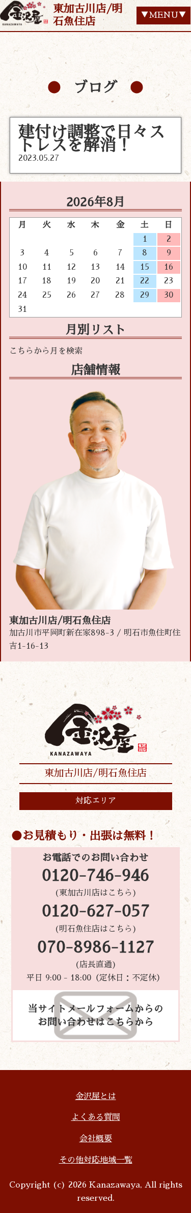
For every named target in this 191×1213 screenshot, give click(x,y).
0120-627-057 (96, 911)
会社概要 (95, 1139)
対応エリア (95, 801)
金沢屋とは (95, 1096)
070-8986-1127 (95, 947)
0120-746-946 (95, 875)
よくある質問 (95, 1117)
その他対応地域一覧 (95, 1160)
